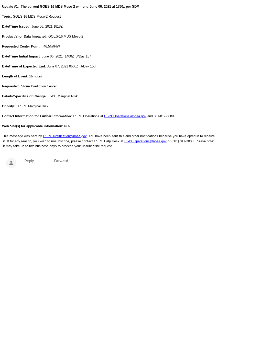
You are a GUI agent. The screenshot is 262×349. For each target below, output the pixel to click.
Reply (29, 161)
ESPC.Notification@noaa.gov (64, 136)
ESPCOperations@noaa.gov (125, 116)
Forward (61, 161)
